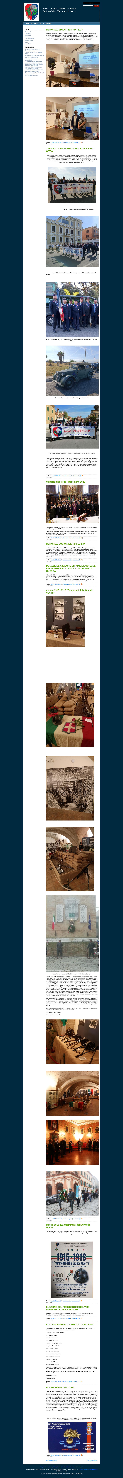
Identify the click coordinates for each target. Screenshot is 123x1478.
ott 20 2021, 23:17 (56, 1318)
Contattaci (28, 35)
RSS (43, 23)
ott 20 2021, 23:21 (56, 1301)
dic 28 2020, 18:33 (56, 1455)
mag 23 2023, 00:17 (56, 476)
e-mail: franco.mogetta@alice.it (89, 1469)
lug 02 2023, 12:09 (56, 142)
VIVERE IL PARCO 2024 (31, 57)
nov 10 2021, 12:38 (56, 1219)
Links (26, 42)
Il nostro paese (29, 40)
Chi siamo (27, 33)
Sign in (91, 3)
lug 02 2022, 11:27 (56, 560)
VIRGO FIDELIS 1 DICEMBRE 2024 (34, 55)
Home (27, 23)
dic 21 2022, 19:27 (56, 538)
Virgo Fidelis (28, 44)
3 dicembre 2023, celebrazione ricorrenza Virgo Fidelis (33, 68)
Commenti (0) (76, 142)
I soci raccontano (29, 38)
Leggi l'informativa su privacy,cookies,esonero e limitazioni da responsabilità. (61, 1467)
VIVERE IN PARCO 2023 (31, 75)
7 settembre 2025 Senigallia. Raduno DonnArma (32, 50)
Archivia (35, 23)
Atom (49, 23)
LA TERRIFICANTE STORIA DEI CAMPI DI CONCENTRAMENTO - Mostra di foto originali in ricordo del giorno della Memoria (34, 63)
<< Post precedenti (51, 1460)
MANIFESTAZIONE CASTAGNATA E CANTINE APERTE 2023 (34, 70)
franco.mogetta (67, 142)
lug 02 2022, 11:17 (56, 584)
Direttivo (27, 37)
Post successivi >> (92, 1460)
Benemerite (28, 31)
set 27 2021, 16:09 (56, 1381)
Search (96, 5)
